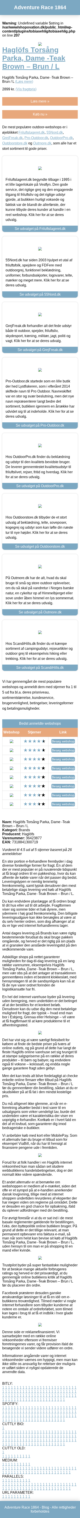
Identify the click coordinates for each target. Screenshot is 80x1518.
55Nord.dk (54, 132)
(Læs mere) (24, 81)
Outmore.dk (42, 143)
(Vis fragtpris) (26, 89)
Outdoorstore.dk (14, 143)
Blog (45, 1507)
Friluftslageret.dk (31, 132)
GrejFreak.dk (12, 138)
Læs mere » (40, 101)
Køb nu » (40, 114)
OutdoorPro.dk (61, 138)
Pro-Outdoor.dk (36, 138)
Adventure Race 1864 (40, 7)
